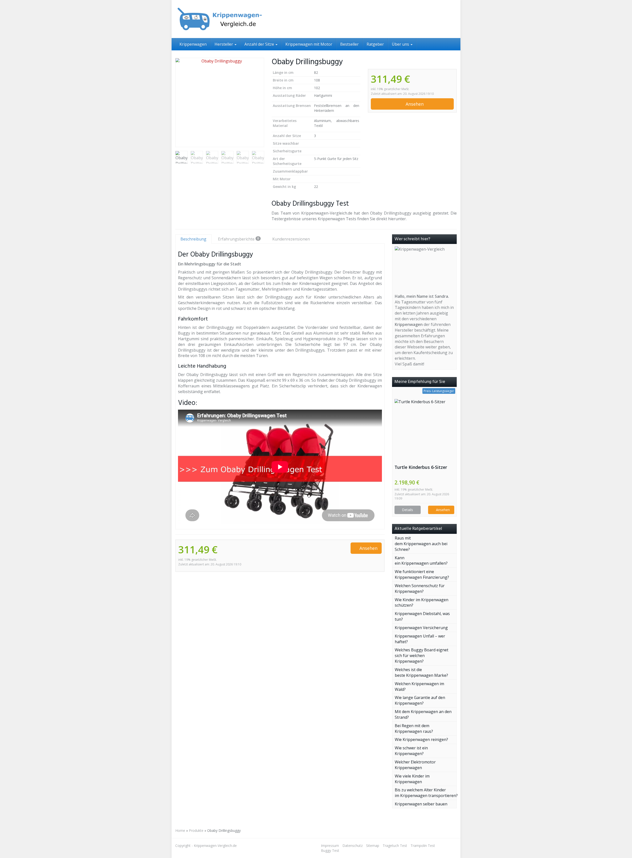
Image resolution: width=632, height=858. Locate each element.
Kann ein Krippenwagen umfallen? (422, 560)
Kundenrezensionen (291, 239)
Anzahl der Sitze (259, 44)
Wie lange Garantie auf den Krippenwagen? (420, 700)
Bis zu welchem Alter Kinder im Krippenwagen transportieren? (426, 792)
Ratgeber (375, 44)
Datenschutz (352, 845)
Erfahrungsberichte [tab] (238, 239)
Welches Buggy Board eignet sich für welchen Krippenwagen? (421, 655)
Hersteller (224, 44)
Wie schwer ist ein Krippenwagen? (411, 750)
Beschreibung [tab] (193, 239)
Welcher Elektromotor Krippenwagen (415, 764)
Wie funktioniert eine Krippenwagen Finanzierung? (422, 574)
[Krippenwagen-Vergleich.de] (219, 19)
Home (180, 830)
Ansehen (414, 104)
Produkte (196, 830)
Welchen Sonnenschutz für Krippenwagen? (420, 588)
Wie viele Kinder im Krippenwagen (412, 778)
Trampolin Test (423, 845)
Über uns (401, 44)
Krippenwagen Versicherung (421, 627)
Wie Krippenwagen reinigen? (421, 739)
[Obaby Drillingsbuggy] (220, 102)
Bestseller (349, 44)
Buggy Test (330, 850)
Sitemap (372, 845)
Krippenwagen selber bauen (421, 804)
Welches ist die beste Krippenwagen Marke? (421, 672)
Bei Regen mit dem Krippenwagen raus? (414, 728)
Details (407, 509)
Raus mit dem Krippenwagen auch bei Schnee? (421, 543)
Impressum (330, 845)
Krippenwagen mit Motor (308, 44)
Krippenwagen (193, 44)
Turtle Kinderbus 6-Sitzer (421, 467)
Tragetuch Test (395, 845)
